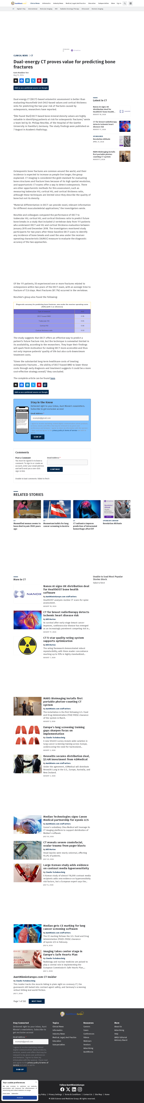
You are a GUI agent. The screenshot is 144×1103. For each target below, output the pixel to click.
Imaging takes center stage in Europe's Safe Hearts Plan (62, 953)
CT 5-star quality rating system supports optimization (63, 639)
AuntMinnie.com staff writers (58, 709)
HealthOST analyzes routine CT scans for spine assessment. (65, 601)
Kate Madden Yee (21, 73)
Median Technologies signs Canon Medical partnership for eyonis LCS (66, 818)
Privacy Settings (55, 1094)
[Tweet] (33, 80)
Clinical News (21, 55)
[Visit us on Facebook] (62, 1089)
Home (107, 1094)
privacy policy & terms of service (64, 430)
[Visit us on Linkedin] (74, 1089)
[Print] (16, 80)
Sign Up (37, 437)
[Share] (21, 80)
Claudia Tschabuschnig (55, 737)
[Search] (125, 3)
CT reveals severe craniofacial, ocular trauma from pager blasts (64, 844)
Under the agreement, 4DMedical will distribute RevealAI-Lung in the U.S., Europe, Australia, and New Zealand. (66, 769)
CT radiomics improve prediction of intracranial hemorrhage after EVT (85, 526)
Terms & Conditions (73, 1094)
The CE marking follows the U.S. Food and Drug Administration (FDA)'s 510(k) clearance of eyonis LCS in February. (66, 939)
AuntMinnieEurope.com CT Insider (35, 977)
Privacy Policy (40, 1094)
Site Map (98, 1094)
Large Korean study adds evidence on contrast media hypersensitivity (66, 866)
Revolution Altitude (101, 139)
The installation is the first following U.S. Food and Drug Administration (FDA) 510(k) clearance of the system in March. (66, 715)
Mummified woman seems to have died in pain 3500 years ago (27, 526)
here (52, 378)
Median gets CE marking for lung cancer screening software (64, 927)
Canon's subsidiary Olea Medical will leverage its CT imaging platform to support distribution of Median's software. (66, 830)
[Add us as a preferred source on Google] (45, 80)
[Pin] (39, 80)
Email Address (37, 413)
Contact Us (87, 1094)
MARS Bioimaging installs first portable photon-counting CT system (104, 154)
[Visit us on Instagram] (80, 1089)
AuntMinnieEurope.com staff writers (61, 597)
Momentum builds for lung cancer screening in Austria (56, 524)
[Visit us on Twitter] (68, 1089)
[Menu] (130, 3)
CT (32, 55)
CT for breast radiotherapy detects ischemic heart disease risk (105, 124)
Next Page (37, 1001)
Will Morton (51, 619)
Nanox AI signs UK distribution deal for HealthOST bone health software (103, 109)
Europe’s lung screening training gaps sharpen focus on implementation (64, 730)
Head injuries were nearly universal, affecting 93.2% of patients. (65, 854)
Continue (55, 469)
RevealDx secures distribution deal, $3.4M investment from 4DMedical (66, 758)
